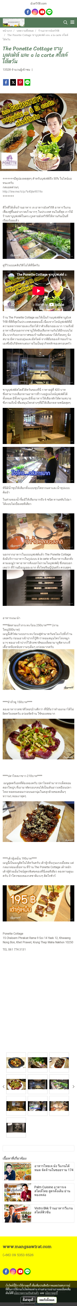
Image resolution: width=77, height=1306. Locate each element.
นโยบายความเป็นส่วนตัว (26, 1293)
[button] (64, 22)
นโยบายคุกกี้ (51, 1293)
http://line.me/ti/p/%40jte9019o (23, 191)
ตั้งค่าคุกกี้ (28, 1299)
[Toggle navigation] (72, 22)
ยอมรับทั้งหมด (46, 1299)
